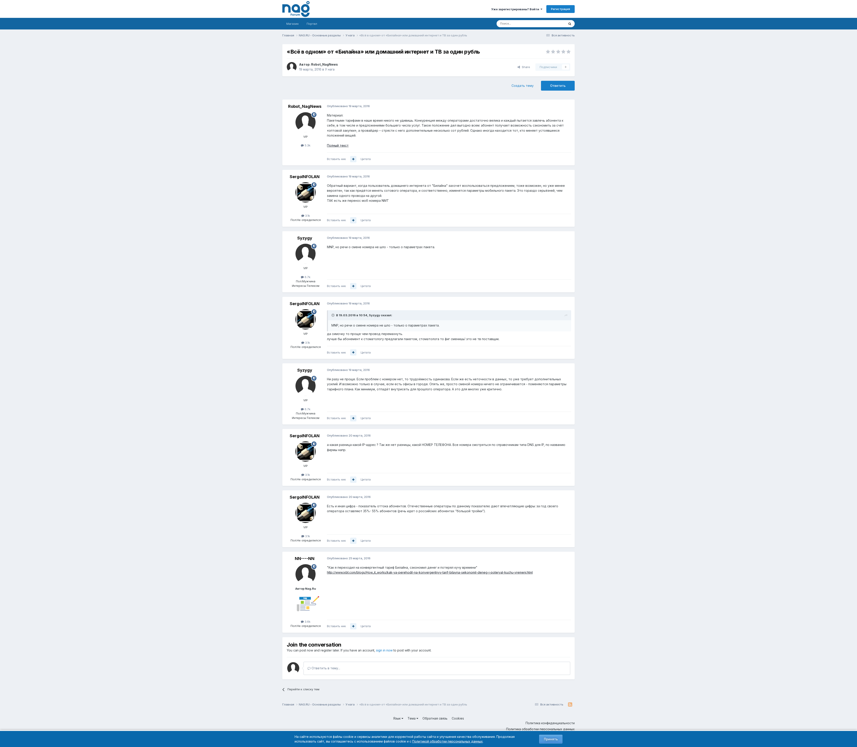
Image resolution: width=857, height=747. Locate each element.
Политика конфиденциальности (550, 723)
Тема (412, 718)
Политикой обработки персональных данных (447, 741)
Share (525, 67)
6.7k (307, 277)
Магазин (292, 23)
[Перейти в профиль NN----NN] (305, 574)
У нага (330, 69)
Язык (397, 718)
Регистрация (560, 9)
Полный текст (338, 145)
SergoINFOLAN (305, 176)
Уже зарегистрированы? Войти (516, 9)
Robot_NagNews (324, 64)
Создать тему (523, 85)
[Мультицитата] (353, 159)
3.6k (307, 621)
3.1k (307, 215)
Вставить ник (336, 159)
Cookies (458, 718)
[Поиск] (570, 23)
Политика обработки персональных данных (540, 729)
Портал (312, 23)
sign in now (384, 650)
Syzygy (304, 238)
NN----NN (304, 558)
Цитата (366, 159)
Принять (551, 739)
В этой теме (551, 23)
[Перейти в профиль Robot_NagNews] (292, 67)
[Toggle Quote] (333, 315)
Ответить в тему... (325, 668)
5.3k (307, 145)
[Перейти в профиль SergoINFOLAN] (305, 192)
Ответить (558, 85)
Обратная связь (434, 718)
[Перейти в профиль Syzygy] (305, 254)
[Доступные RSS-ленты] (570, 704)
